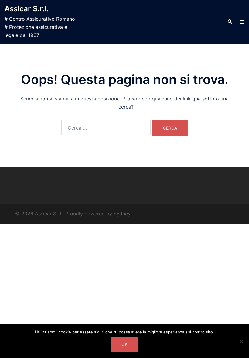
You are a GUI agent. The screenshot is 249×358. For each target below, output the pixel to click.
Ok (124, 344)
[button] (229, 21)
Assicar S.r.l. (27, 8)
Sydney (122, 214)
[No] (241, 341)
